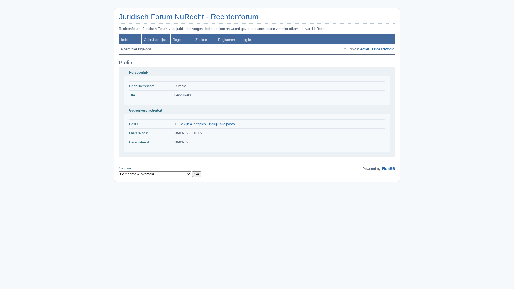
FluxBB (388, 168)
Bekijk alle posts (222, 124)
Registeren (226, 40)
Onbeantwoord (383, 49)
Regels (178, 40)
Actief (364, 49)
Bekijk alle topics (192, 124)
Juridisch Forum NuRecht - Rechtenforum (188, 17)
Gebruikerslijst (155, 40)
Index (125, 40)
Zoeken (201, 40)
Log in (246, 40)
